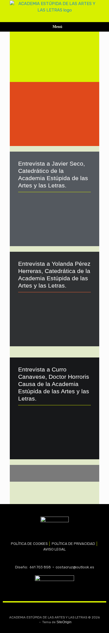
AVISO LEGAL (54, 549)
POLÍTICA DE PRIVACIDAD (73, 544)
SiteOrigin (64, 622)
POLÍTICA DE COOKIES (29, 544)
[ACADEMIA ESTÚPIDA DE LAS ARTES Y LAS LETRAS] (54, 7)
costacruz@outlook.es (75, 567)
